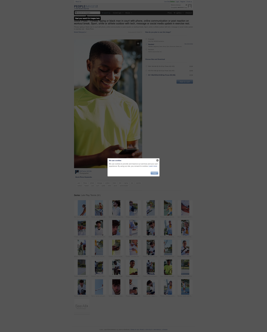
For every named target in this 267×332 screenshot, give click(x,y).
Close (154, 173)
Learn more (153, 166)
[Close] (157, 160)
